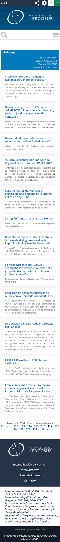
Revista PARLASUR (48, 57)
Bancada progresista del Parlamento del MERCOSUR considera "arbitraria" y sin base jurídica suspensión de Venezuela (29, 111)
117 (50, 426)
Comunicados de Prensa (45, 67)
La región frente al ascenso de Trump (28, 218)
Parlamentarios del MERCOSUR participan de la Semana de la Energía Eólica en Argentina (28, 194)
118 (56, 426)
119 (14, 429)
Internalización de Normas (30, 464)
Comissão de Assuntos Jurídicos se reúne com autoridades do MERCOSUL (29, 294)
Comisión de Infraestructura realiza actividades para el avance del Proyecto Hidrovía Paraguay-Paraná (27, 388)
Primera (6, 426)
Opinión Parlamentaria (46, 60)
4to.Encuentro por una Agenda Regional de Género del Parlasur (25, 78)
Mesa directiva (30, 470)
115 (36, 426)
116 (43, 426)
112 (16, 426)
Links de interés (30, 475)
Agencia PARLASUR (48, 64)
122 (35, 429)
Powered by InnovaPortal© (30, 529)
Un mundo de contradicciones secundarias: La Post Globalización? (27, 139)
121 (28, 429)
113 (23, 426)
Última (44, 429)
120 (21, 429)
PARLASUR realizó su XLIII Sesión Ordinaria (26, 361)
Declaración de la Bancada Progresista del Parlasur (29, 325)
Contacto (30, 480)
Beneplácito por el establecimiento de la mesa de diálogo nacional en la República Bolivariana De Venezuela (29, 240)
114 (29, 426)
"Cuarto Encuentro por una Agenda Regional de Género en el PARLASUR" (28, 161)
